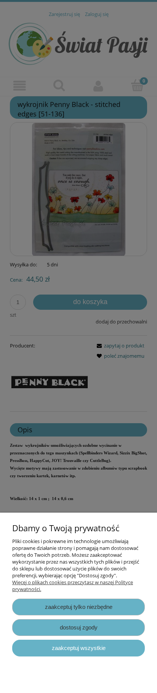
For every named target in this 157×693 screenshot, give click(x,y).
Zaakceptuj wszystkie (79, 648)
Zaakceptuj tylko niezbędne (78, 607)
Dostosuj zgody (79, 627)
